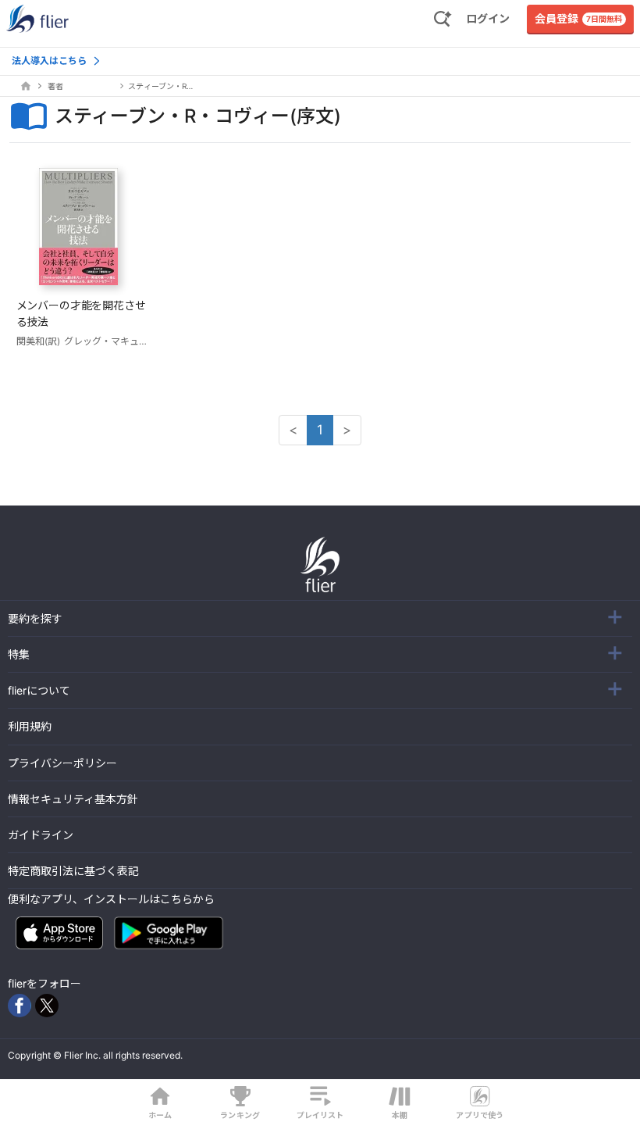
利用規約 (30, 726)
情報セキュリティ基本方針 (73, 799)
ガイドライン (40, 834)
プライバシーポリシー (62, 763)
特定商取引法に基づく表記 (73, 870)
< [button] (293, 430)
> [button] (347, 430)
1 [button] (320, 430)
